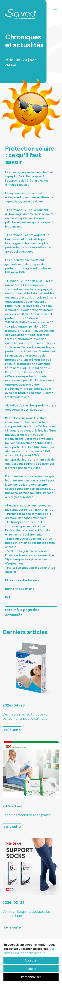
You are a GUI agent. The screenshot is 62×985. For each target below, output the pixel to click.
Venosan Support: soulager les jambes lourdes (27, 913)
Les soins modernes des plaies (27, 815)
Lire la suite (12, 730)
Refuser (31, 969)
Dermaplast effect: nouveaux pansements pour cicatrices (26, 716)
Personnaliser (31, 977)
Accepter (31, 960)
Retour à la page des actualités (22, 612)
